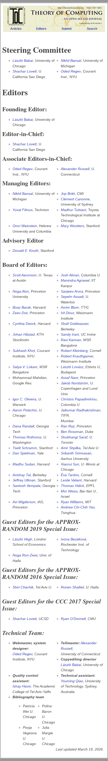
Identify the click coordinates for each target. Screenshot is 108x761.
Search (92, 28)
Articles (16, 28)
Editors (41, 28)
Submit (67, 28)
